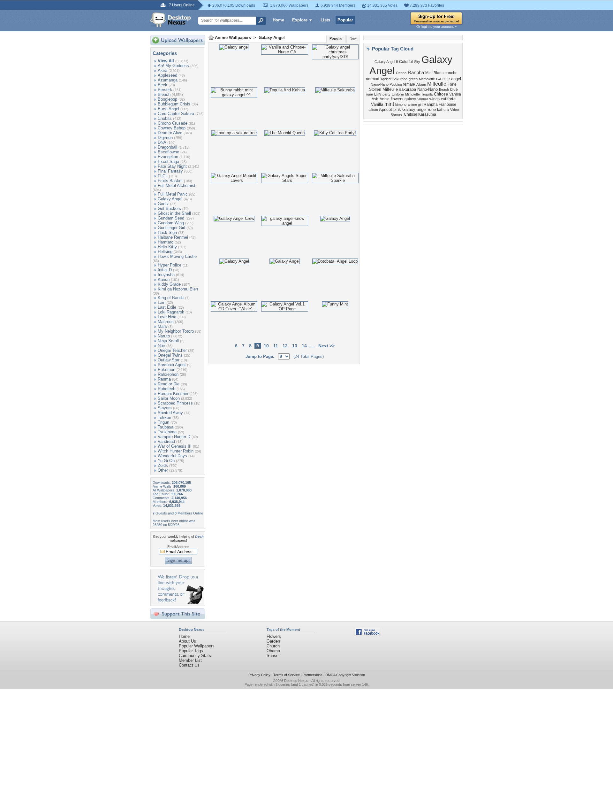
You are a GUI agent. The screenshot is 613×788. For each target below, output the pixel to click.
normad (372, 79)
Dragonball (167, 147)
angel (456, 78)
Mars (162, 326)
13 (294, 345)
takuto (373, 110)
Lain (161, 302)
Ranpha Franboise (440, 104)
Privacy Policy (259, 675)
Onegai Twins (170, 355)
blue (454, 89)
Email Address (178, 547)
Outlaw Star (168, 360)
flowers (397, 99)
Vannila (422, 99)
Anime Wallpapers (233, 37)
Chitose (441, 94)
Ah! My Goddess (173, 65)
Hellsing (165, 251)
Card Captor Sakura (176, 113)
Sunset (273, 655)
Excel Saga (168, 161)
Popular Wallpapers (197, 646)
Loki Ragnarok (171, 312)
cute (446, 79)
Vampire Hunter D (174, 436)
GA (438, 79)
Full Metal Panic (173, 194)
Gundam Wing (171, 222)
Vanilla (377, 104)
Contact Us (189, 665)
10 (266, 345)
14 (304, 345)
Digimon (165, 137)
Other (163, 470)
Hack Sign (167, 232)
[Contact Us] (179, 602)
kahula (443, 109)
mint (389, 104)
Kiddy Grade (169, 284)
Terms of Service (286, 675)
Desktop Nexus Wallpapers (170, 19)
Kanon (164, 279)
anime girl (415, 104)
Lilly (377, 94)
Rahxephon (168, 374)
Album (421, 84)
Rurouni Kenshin (173, 393)
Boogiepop (167, 99)
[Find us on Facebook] (368, 634)
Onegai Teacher (172, 350)
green (413, 79)
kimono (400, 104)
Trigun (163, 422)
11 (275, 345)
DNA (162, 142)
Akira (162, 70)
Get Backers (169, 208)
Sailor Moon (169, 398)
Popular (345, 20)
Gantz (163, 203)
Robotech (166, 388)
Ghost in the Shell (174, 213)
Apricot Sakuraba (394, 79)
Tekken (164, 417)
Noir (161, 345)
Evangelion (168, 156)
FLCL (163, 176)
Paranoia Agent (172, 364)
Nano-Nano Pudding (386, 84)
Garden (273, 641)
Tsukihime (167, 431)
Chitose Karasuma (420, 114)
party (386, 94)
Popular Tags (191, 650)
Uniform (398, 94)
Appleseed (167, 75)
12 (285, 345)
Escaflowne (168, 152)
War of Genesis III (175, 446)
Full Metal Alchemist (176, 185)
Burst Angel (168, 108)
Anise (385, 99)
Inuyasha (166, 274)
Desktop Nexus (296, 681)
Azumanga (168, 80)
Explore (299, 20)
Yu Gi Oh (166, 460)
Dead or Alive (170, 132)
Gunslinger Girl (171, 227)
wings (434, 99)
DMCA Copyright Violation (345, 675)
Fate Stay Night (172, 166)
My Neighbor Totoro (176, 331)
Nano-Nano (427, 89)
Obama (273, 650)
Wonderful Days (172, 455)
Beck (162, 84)
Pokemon (166, 369)
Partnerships (312, 675)
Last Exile (167, 307)
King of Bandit (171, 297)
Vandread (166, 441)
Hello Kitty (167, 246)
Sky (417, 62)
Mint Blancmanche (441, 73)
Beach (444, 89)
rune (369, 94)
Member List (190, 660)
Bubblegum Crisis (174, 104)
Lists (325, 20)
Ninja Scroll (168, 340)
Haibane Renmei (173, 237)
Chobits (165, 118)
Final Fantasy (170, 171)
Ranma (164, 379)
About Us (187, 641)
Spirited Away (170, 412)
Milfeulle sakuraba (399, 89)
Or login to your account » (436, 26)
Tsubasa (165, 427)
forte (451, 99)
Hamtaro (165, 242)
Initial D (165, 269)
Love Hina (167, 316)
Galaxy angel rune (419, 109)
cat (443, 99)
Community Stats (195, 655)
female (409, 84)
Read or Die (168, 384)
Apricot (385, 109)
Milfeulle (436, 84)
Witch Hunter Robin (175, 451)
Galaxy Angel (170, 199)
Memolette (427, 79)
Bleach (164, 94)
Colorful (406, 61)
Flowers (274, 636)
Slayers (165, 408)
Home (278, 20)
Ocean (401, 73)
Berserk (165, 89)
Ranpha (416, 72)
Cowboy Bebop (171, 128)
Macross (166, 321)
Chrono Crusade (172, 123)
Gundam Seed (171, 218)
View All (166, 60)
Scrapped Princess (175, 403)
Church (273, 646)
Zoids (163, 465)
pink (397, 109)
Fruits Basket (170, 180)
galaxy (410, 99)
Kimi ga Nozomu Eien (178, 289)
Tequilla (427, 94)
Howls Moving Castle (177, 256)
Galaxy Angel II (386, 62)
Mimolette (412, 94)
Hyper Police (169, 265)
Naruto (164, 336)
